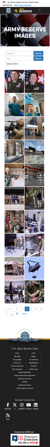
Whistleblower (33, 363)
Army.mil (33, 366)
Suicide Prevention (24, 385)
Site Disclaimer (17, 369)
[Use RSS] (7, 416)
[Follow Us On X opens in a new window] (14, 405)
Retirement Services (25, 378)
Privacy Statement (17, 366)
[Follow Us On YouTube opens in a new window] (28, 405)
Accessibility (17, 359)
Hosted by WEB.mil (24, 432)
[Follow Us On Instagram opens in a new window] (21, 405)
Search (38, 53)
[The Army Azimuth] (14, 128)
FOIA (33, 353)
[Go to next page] (11, 314)
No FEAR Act (33, 359)
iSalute (33, 356)
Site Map (17, 356)
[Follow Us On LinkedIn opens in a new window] (35, 405)
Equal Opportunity (25, 372)
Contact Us (17, 363)
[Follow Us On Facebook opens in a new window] (7, 405)
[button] (24, 5)
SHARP (24, 382)
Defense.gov (33, 369)
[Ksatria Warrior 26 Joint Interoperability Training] (34, 291)
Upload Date (12, 63)
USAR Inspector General (24, 388)
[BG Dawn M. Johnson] (34, 81)
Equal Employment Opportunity (24, 375)
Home (17, 353)
